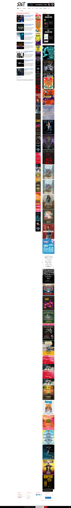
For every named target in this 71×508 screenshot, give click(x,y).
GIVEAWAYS (24, 8)
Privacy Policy (28, 498)
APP (20, 8)
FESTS (32, 8)
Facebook (50, 2)
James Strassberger (27, 44)
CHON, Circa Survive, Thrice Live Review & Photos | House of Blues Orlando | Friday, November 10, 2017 (29, 25)
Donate (49, 497)
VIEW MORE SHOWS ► (48, 490)
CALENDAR (29, 8)
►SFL (48, 8)
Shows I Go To (47, 500)
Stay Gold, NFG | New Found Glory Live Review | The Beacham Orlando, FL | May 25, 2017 (29, 52)
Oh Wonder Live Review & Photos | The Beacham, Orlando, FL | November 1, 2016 (29, 69)
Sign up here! (19, 494)
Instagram (49, 2)
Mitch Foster (26, 17)
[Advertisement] (38, 243)
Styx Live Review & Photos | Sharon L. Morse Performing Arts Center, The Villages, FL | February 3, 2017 (29, 43)
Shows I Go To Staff (19, 77)
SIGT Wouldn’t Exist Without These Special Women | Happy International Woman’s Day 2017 (29, 60)
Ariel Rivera (26, 26)
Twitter (51, 2)
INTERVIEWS (44, 8)
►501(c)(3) (21, 10)
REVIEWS (40, 8)
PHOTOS (37, 8)
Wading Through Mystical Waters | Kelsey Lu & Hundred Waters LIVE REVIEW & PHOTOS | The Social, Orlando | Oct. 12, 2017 (29, 34)
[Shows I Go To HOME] (18, 8)
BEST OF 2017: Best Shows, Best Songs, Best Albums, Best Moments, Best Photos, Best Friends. (29, 16)
